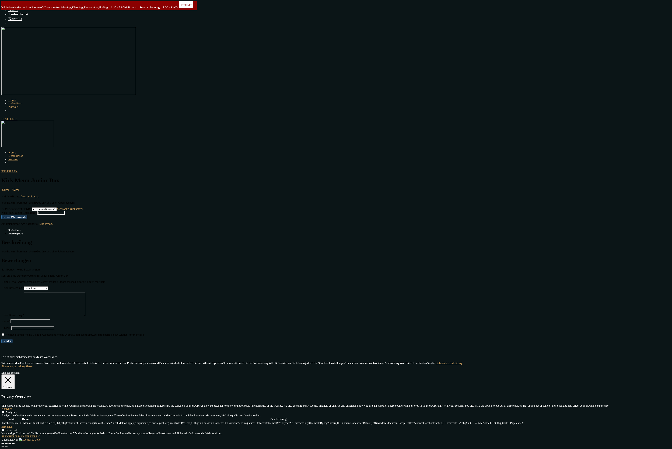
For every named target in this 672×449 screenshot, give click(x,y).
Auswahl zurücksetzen (70, 208)
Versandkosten (30, 196)
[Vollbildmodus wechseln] (9, 443)
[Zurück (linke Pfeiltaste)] (2, 446)
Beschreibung (14, 230)
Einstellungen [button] (9, 366)
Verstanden (186, 5)
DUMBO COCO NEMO (16, 209)
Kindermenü (46, 223)
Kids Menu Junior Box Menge (19, 212)
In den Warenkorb (14, 217)
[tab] (339, 230)
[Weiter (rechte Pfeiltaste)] (6, 446)
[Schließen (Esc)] (2, 443)
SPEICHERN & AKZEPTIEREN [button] (20, 436)
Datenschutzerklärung (449, 363)
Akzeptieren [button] (25, 366)
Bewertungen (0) (15, 233)
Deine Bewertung (12, 287)
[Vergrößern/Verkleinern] (13, 443)
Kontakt (15, 18)
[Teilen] (6, 443)
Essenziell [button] (6, 426)
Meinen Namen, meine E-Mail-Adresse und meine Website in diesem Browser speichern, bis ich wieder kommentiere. (74, 334)
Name (5, 321)
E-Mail (6, 327)
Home (12, 100)
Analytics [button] (6, 408)
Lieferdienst (18, 14)
